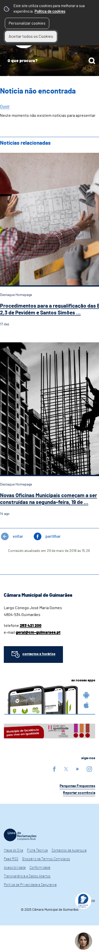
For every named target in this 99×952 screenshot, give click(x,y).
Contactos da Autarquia (69, 850)
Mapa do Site (13, 850)
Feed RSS (11, 859)
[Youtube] (78, 769)
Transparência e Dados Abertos (27, 876)
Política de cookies (50, 11)
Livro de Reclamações (20, 835)
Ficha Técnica (37, 850)
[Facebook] (54, 769)
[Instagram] (89, 769)
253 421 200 (30, 626)
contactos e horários (38, 654)
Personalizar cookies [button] (27, 23)
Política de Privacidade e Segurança (30, 885)
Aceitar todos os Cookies (31, 36)
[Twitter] (66, 769)
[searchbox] (49, 60)
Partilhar (53, 536)
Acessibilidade (15, 867)
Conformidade (39, 867)
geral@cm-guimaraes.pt (38, 632)
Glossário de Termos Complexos (46, 859)
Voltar (18, 536)
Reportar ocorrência (79, 793)
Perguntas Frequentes (77, 786)
